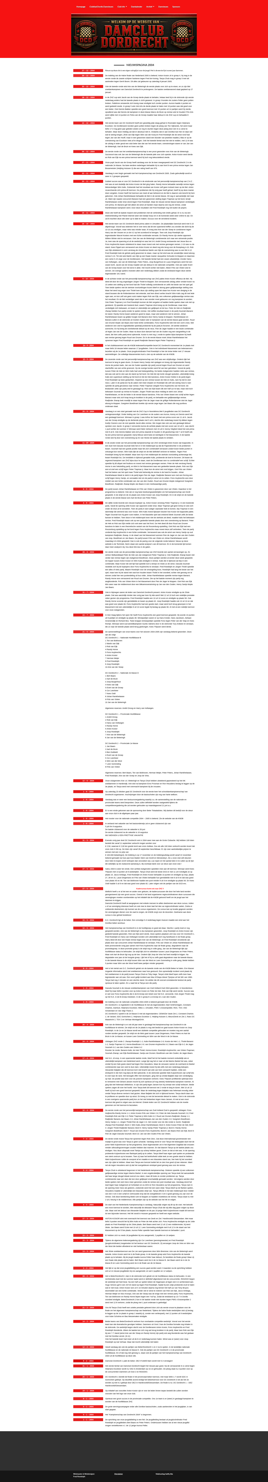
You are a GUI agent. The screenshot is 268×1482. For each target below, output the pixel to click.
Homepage (80, 6)
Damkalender (136, 6)
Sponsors (176, 6)
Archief (149, 6)
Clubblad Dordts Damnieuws (101, 6)
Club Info (121, 6)
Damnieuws (163, 6)
